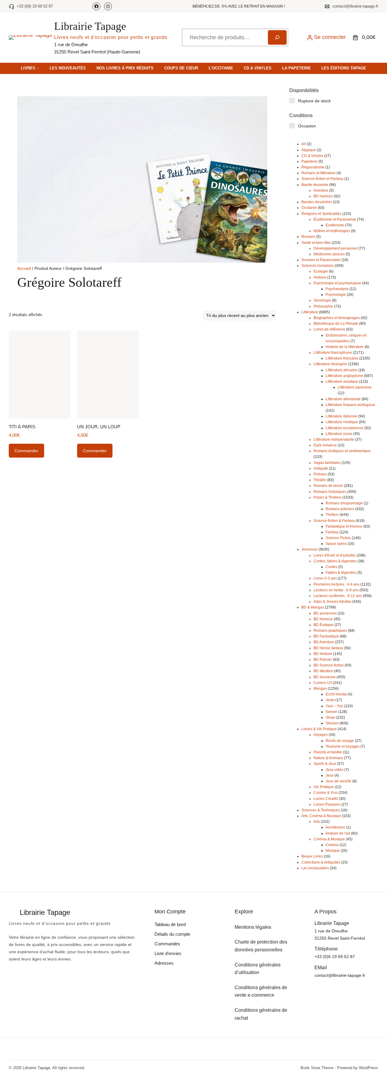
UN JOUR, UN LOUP (98, 426)
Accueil (24, 268)
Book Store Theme (317, 1068)
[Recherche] (277, 37)
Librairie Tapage (90, 26)
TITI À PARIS (22, 426)
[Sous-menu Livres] (38, 68)
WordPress (368, 1068)
